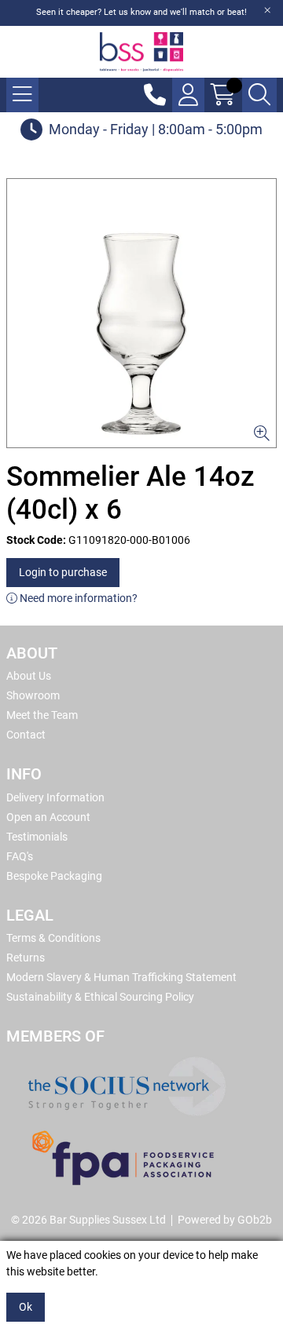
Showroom (33, 695)
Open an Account (48, 817)
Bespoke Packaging (54, 876)
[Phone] (155, 95)
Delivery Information (55, 797)
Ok (25, 1307)
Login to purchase (63, 572)
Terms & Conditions (53, 938)
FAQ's (19, 856)
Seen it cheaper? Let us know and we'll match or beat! (141, 12)
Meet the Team (42, 715)
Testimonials (37, 836)
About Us (28, 675)
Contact (26, 734)
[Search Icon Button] (259, 95)
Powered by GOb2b (225, 1219)
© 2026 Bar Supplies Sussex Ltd (88, 1219)
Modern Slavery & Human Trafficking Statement (121, 977)
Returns (25, 957)
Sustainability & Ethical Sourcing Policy (100, 997)
